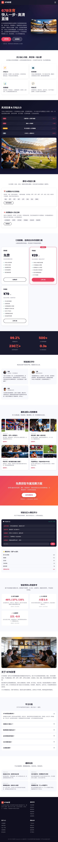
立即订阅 (43, 279)
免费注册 (3, 825)
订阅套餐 (3, 823)
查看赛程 (17, 39)
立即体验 (6, 39)
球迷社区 (32, 813)
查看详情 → (5, 441)
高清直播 (32, 805)
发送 (53, 543)
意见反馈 (3, 832)
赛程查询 (32, 809)
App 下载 (3, 827)
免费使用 (15, 279)
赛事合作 (32, 825)
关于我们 (32, 832)
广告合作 (32, 823)
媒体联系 (32, 829)
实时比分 (32, 807)
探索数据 (8, 223)
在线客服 (3, 829)
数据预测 (32, 811)
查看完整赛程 (9, 202)
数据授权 (32, 827)
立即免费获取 (29, 495)
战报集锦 (32, 816)
